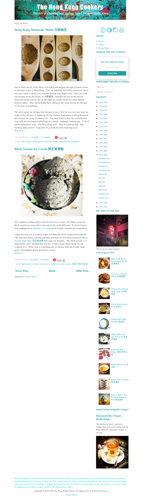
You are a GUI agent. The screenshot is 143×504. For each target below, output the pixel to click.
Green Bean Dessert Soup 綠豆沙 (119, 305)
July (100, 178)
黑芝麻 (84, 264)
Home (52, 271)
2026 (101, 102)
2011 (101, 206)
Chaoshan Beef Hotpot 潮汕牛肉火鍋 (119, 352)
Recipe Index (104, 48)
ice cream (35, 264)
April (101, 185)
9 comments (44, 259)
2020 (101, 126)
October (102, 166)
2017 (101, 138)
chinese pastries (38, 141)
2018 (101, 134)
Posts (101, 87)
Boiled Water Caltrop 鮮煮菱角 (119, 380)
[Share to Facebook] (66, 138)
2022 (101, 118)
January (102, 197)
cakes (23, 141)
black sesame (26, 264)
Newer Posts (21, 271)
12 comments (45, 137)
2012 (101, 202)
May (101, 181)
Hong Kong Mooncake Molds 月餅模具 (41, 29)
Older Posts (82, 271)
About (101, 44)
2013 (101, 154)
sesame (67, 264)
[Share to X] (64, 138)
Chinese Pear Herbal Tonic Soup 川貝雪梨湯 (119, 291)
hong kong (48, 141)
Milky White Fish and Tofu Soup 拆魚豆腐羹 (119, 336)
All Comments (105, 91)
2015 (101, 146)
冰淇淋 (74, 264)
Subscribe (112, 73)
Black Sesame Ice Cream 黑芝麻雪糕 (39, 149)
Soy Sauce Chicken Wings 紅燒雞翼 (119, 275)
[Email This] (59, 138)
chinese (28, 141)
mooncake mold (64, 141)
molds (55, 141)
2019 (101, 130)
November (103, 162)
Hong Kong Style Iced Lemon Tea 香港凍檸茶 (119, 261)
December (103, 158)
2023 (101, 114)
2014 (101, 150)
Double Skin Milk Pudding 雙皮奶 (118, 320)
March (101, 189)
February (102, 193)
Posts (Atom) (31, 276)
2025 (101, 106)
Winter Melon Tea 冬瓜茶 (119, 365)
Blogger (105, 490)
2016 (101, 142)
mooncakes (75, 141)
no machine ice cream (56, 264)
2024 (101, 110)
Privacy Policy (71, 494)
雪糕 (79, 264)
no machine (43, 264)
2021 (101, 122)
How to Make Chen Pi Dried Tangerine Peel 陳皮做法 (119, 397)
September (103, 170)
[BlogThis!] (61, 138)
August (102, 174)
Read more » (20, 130)
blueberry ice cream (42, 228)
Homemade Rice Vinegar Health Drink (108, 417)
